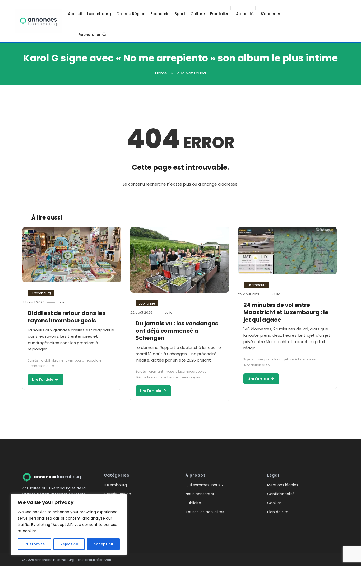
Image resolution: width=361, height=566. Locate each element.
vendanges (190, 377)
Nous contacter (200, 494)
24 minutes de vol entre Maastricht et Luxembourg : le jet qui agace (285, 312)
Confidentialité (281, 494)
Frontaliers (220, 13)
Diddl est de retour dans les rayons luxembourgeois (66, 316)
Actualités (246, 13)
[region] (69, 524)
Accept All (103, 544)
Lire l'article (43, 379)
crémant (156, 371)
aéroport (264, 359)
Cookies (274, 503)
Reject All (69, 544)
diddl (45, 360)
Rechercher (89, 34)
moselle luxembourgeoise (185, 371)
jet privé (290, 359)
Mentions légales (282, 485)
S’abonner (270, 13)
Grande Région (130, 13)
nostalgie (93, 360)
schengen (171, 377)
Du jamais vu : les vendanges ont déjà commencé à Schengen (177, 331)
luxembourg (74, 360)
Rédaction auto (41, 366)
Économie (160, 13)
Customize (34, 544)
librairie (57, 360)
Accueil (75, 13)
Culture (198, 13)
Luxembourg (99, 13)
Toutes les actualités (205, 512)
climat (277, 359)
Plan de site (277, 512)
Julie (61, 302)
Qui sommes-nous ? (205, 485)
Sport (180, 13)
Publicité (193, 503)
